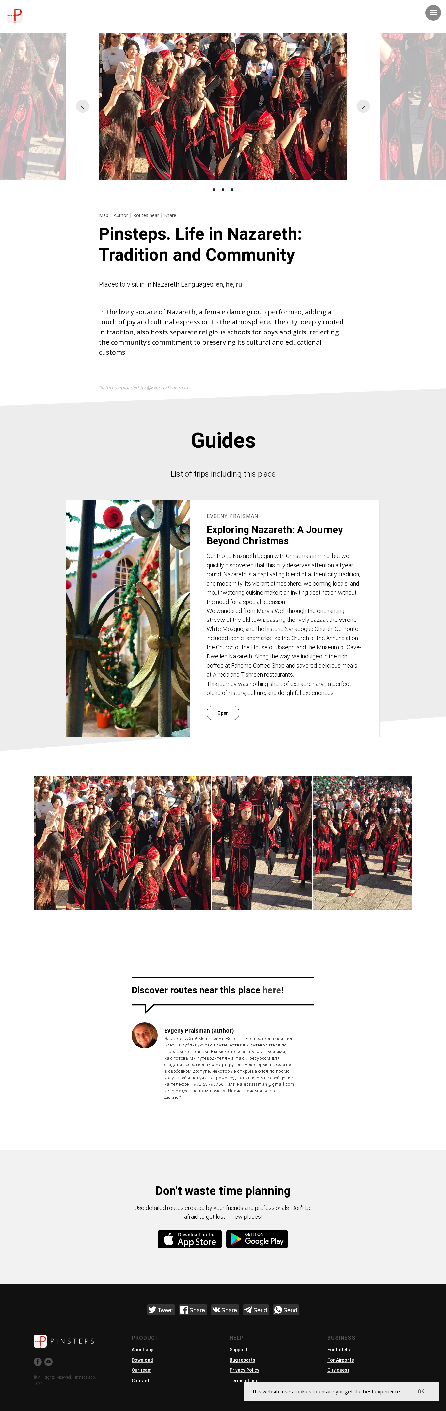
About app (142, 1349)
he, (231, 284)
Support (238, 1349)
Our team (141, 1370)
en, (221, 284)
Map (104, 215)
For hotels (338, 1349)
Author (121, 215)
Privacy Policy (244, 1370)
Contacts (142, 1380)
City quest (338, 1370)
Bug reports (242, 1360)
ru (239, 284)
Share (170, 215)
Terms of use (244, 1380)
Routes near (146, 215)
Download (142, 1360)
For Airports (340, 1360)
